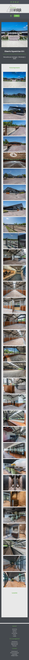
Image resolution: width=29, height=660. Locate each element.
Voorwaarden (14, 633)
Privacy (14, 634)
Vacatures (14, 630)
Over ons (14, 632)
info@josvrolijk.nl (14, 655)
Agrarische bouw (14, 643)
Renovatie (14, 645)
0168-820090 (14, 654)
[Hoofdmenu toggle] (10, 15)
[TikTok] (18, 2)
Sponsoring (14, 629)
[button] (17, 16)
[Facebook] (11, 2)
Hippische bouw (14, 644)
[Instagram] (13, 2)
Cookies (14, 636)
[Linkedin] (15, 2)
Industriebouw (14, 641)
